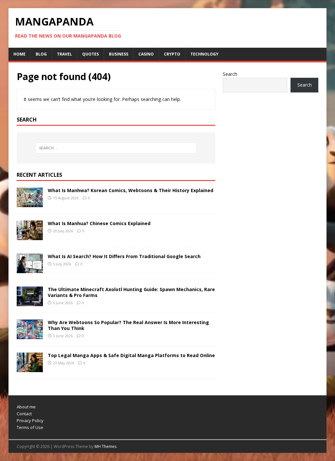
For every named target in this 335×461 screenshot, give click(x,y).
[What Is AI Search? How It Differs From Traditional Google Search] (30, 269)
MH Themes (105, 446)
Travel (64, 54)
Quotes (90, 54)
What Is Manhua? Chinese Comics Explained (99, 223)
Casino (146, 54)
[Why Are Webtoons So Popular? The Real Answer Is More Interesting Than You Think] (30, 335)
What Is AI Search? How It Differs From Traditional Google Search (124, 256)
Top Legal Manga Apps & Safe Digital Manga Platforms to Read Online (131, 355)
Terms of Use (30, 427)
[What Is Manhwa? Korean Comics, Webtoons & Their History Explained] (30, 203)
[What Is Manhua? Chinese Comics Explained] (30, 236)
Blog (41, 54)
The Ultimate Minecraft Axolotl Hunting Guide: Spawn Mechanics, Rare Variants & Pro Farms (131, 292)
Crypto (172, 54)
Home (19, 54)
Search (230, 74)
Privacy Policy (30, 420)
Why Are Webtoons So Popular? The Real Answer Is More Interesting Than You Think (128, 325)
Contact (24, 414)
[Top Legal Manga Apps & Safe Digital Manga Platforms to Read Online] (30, 368)
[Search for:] (115, 148)
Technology (204, 54)
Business (118, 54)
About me (26, 407)
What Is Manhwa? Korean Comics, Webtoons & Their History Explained (130, 190)
